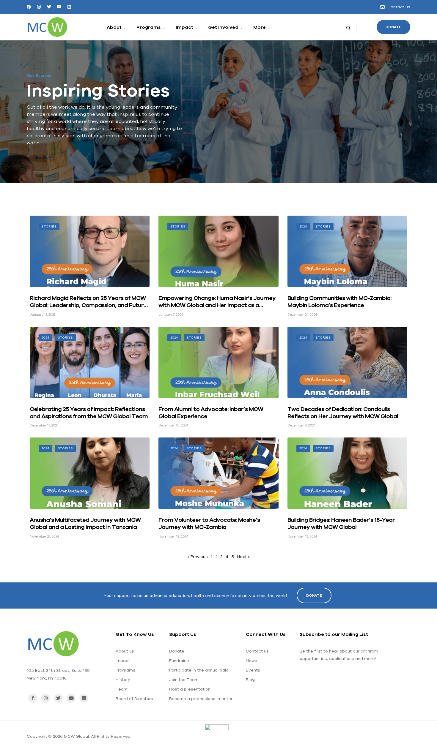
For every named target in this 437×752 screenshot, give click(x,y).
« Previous (198, 556)
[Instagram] (39, 7)
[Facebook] (29, 7)
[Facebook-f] (32, 698)
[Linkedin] (69, 7)
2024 (303, 226)
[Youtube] (59, 7)
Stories (49, 226)
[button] (393, 27)
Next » (243, 556)
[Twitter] (49, 7)
